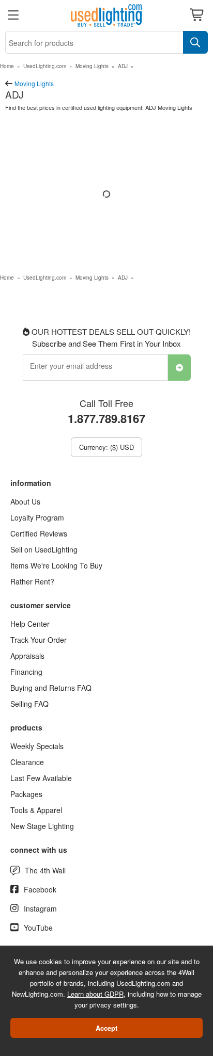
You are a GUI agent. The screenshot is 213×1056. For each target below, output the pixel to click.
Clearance (27, 762)
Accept (106, 1028)
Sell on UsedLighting (44, 549)
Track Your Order (38, 640)
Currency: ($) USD (106, 447)
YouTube (38, 927)
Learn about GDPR (95, 994)
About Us (25, 501)
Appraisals (27, 656)
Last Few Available (41, 778)
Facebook (40, 889)
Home (7, 66)
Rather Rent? (32, 581)
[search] (195, 42)
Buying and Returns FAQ (51, 688)
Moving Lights (92, 66)
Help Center (30, 624)
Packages (26, 794)
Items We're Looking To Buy (56, 565)
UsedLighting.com (44, 66)
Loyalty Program (37, 517)
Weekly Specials (37, 746)
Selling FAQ (29, 703)
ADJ (123, 66)
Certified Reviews (38, 533)
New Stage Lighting (42, 826)
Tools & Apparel (36, 810)
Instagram (40, 908)
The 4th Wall (45, 870)
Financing (26, 672)
